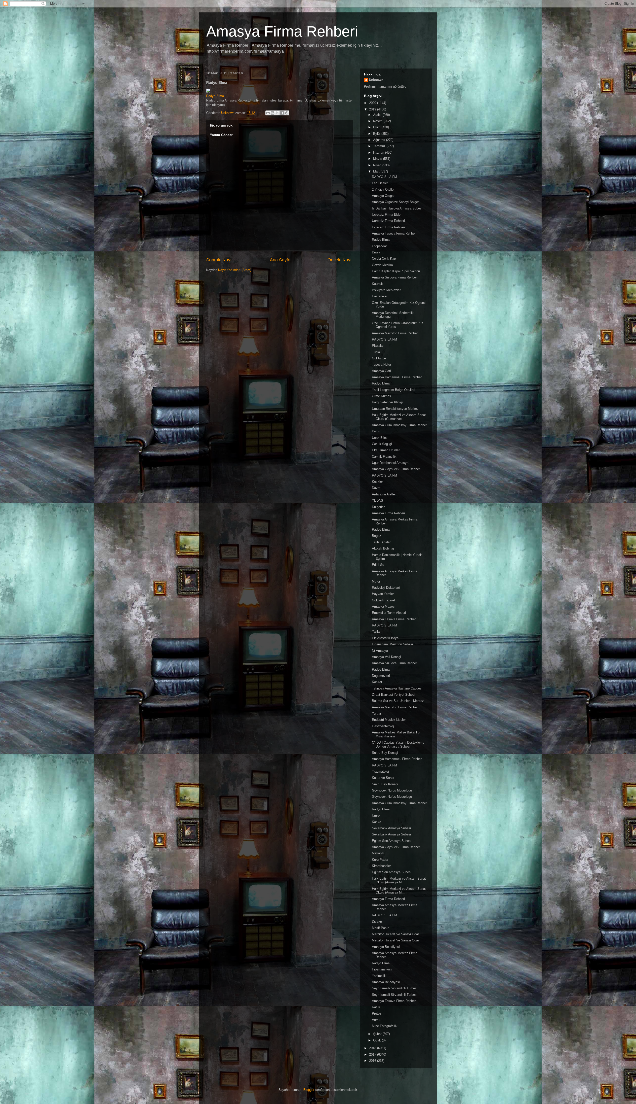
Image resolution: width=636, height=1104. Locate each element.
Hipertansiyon (382, 969)
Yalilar (376, 631)
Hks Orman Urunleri (386, 450)
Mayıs (378, 159)
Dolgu (376, 431)
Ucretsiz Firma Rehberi (388, 221)
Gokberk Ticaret (383, 600)
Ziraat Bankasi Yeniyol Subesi (393, 694)
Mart (377, 171)
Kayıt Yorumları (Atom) (234, 270)
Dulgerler (378, 507)
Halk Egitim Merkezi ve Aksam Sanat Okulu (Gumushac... (399, 417)
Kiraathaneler (381, 866)
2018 (373, 1048)
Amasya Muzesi (383, 606)
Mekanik (378, 853)
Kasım (378, 121)
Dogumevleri (381, 676)
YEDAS (377, 500)
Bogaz (376, 536)
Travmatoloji (381, 771)
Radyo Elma (215, 96)
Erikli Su (378, 565)
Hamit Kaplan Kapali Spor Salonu (396, 271)
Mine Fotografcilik (385, 1026)
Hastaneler (379, 296)
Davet (376, 488)
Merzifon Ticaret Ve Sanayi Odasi (396, 934)
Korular (377, 682)
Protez (376, 1013)
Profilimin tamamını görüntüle (385, 86)
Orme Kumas (381, 396)
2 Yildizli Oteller (383, 189)
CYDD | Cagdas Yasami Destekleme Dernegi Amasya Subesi (398, 744)
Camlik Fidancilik (384, 456)
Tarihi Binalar (381, 542)
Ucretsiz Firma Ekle (386, 214)
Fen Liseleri (380, 183)
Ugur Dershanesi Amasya (390, 463)
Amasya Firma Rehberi (282, 31)
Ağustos (379, 140)
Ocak (377, 1040)
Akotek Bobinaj (383, 548)
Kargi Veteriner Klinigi (387, 402)
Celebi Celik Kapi (384, 258)
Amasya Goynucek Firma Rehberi (396, 469)
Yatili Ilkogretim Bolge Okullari (393, 390)
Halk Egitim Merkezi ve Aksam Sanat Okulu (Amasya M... (399, 880)
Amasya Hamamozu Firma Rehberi (397, 377)
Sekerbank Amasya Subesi (391, 828)
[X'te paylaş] (277, 112)
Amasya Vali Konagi (386, 657)
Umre (376, 815)
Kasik (376, 1007)
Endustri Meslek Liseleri (389, 720)
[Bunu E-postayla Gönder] (267, 112)
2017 (373, 1054)
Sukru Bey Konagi (385, 753)
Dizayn (377, 921)
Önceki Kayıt (340, 259)
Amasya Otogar (383, 196)
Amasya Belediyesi (386, 947)
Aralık (378, 115)
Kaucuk (377, 284)
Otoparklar (379, 246)
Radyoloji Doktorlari (386, 587)
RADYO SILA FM (384, 177)
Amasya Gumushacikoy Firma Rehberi (400, 425)
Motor (376, 581)
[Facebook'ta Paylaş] (281, 112)
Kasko (376, 822)
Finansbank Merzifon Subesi (392, 644)
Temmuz (380, 146)
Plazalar (378, 345)
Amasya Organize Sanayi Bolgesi (396, 202)
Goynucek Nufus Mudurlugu (392, 790)
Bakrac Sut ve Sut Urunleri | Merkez (398, 701)
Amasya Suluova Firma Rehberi (395, 277)
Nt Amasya (380, 651)
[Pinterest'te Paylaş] (286, 112)
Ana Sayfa (280, 259)
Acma (376, 1020)
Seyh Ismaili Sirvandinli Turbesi (394, 988)
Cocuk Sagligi (382, 444)
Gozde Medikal (383, 265)
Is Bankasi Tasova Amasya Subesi (397, 208)
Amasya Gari (381, 371)
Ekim (377, 127)
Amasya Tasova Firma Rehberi (394, 233)
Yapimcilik (379, 976)
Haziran (379, 152)
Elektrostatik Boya (385, 638)
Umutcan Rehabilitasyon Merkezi (395, 409)
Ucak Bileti (380, 438)
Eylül (377, 134)
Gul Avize (379, 358)
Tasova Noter (381, 364)
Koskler (377, 481)
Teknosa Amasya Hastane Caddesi (397, 688)
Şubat (378, 1034)
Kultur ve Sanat (383, 778)
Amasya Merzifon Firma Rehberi (395, 333)
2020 (373, 103)
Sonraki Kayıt (219, 259)
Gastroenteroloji (383, 726)
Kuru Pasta (380, 860)
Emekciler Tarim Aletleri (389, 613)
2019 (373, 109)
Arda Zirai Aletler (384, 494)
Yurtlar (376, 713)
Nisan (377, 165)
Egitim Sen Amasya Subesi (391, 841)
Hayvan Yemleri (383, 594)
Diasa (376, 252)
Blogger (308, 1090)
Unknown (376, 80)
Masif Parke (380, 928)
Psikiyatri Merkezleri (386, 290)
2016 (373, 1061)
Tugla (376, 352)
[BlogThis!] (272, 112)
